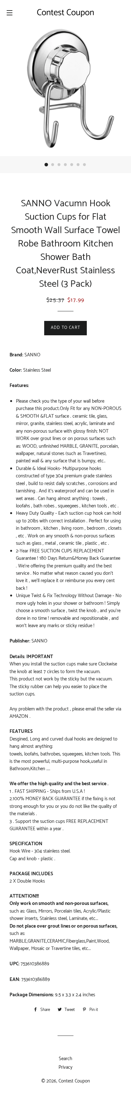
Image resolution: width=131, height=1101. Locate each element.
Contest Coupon (74, 1081)
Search (65, 1059)
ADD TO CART (65, 327)
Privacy (65, 1067)
